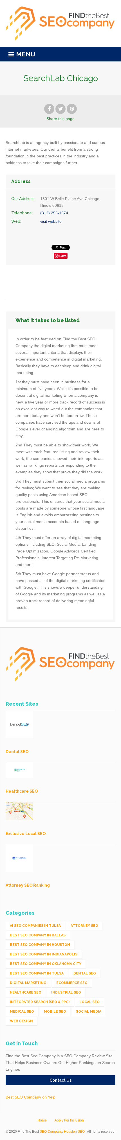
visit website (51, 221)
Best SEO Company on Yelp (30, 1097)
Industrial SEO (66, 992)
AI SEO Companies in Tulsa (35, 926)
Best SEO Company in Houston (40, 945)
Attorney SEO (84, 926)
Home (42, 1120)
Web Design (21, 1021)
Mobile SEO (55, 1011)
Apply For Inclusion (69, 1120)
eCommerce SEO (72, 983)
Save (62, 256)
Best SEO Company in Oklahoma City (45, 964)
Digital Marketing (28, 983)
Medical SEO (22, 1011)
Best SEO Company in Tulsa (37, 973)
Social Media (88, 1011)
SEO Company (51, 1132)
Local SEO (89, 1002)
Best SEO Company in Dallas (38, 935)
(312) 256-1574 (54, 213)
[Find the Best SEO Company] (60, 23)
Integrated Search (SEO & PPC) (40, 1002)
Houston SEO (74, 1132)
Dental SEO (84, 973)
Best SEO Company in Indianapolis (43, 954)
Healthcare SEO (25, 992)
